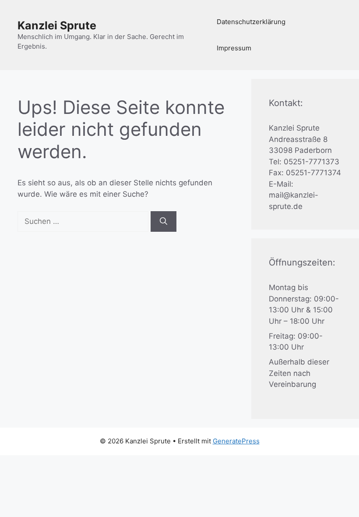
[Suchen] (163, 221)
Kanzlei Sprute (57, 25)
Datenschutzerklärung (251, 22)
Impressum (234, 48)
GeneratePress (236, 441)
